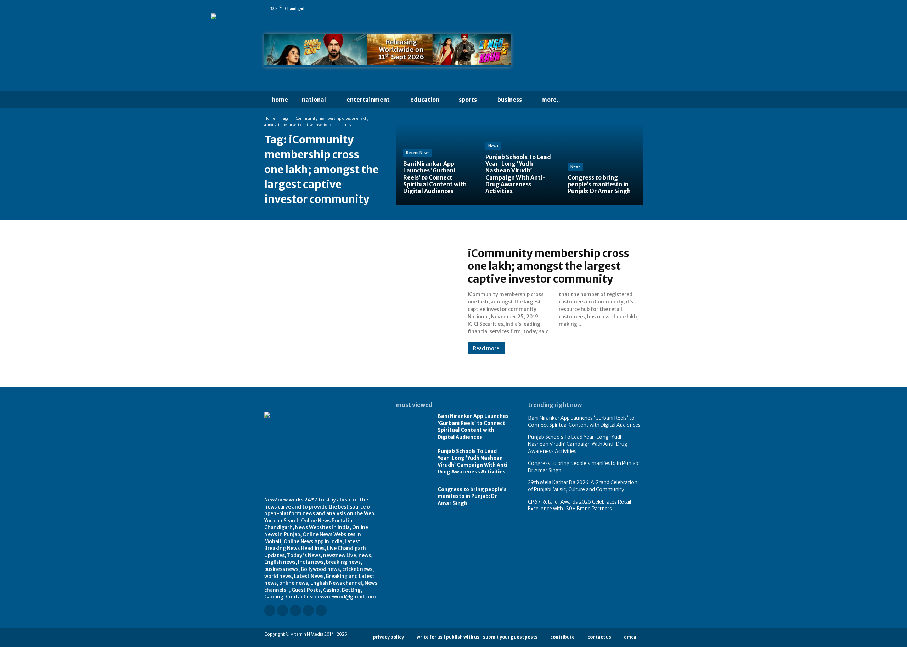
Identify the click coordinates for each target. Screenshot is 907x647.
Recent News (417, 152)
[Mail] (610, 8)
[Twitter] (629, 8)
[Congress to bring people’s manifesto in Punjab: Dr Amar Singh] (601, 164)
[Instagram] (590, 8)
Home (269, 118)
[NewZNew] (585, 52)
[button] (581, 100)
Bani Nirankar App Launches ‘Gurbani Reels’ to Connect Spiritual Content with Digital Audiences (473, 426)
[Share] (619, 8)
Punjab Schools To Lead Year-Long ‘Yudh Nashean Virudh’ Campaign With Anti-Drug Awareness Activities (474, 461)
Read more (486, 348)
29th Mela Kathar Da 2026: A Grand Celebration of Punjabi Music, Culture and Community (582, 486)
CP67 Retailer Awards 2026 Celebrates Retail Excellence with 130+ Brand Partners (579, 505)
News (493, 145)
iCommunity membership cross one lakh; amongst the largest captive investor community (548, 265)
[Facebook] (580, 8)
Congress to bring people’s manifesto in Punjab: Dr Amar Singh (472, 496)
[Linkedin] (600, 8)
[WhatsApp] (639, 8)
